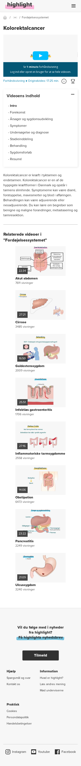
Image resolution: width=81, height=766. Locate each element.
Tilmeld (40, 655)
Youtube (44, 751)
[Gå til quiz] (73, 81)
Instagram (19, 751)
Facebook (68, 751)
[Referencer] (64, 81)
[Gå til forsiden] (6, 17)
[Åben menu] (73, 5)
